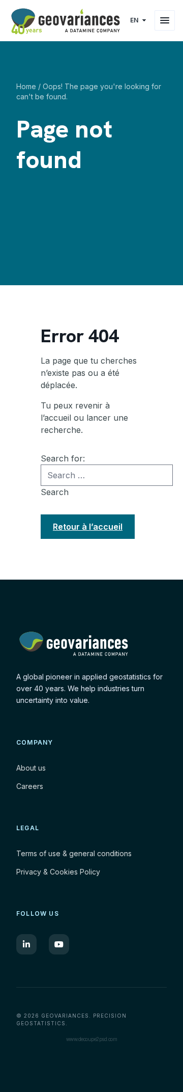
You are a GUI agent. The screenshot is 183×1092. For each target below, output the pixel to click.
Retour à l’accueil (88, 527)
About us (31, 767)
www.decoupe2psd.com (91, 1039)
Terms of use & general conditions (74, 853)
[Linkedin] (26, 944)
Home (26, 86)
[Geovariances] (65, 20)
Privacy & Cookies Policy (58, 871)
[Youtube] (59, 944)
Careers (29, 786)
